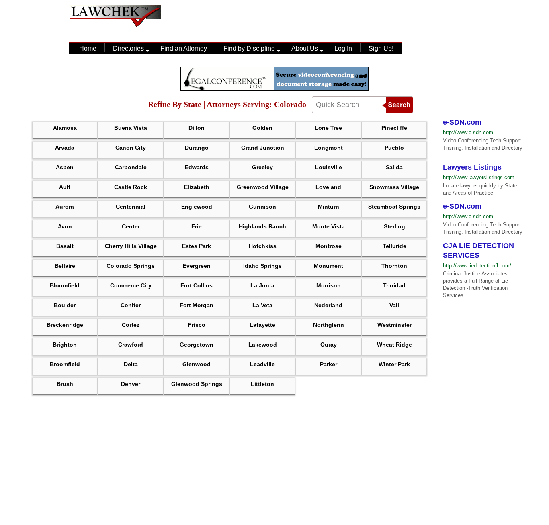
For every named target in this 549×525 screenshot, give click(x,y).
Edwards (197, 167)
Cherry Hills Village (131, 246)
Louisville (328, 167)
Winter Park (394, 364)
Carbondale (131, 167)
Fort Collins (196, 285)
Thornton (394, 265)
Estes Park (196, 246)
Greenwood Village (263, 187)
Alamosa (65, 128)
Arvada (64, 147)
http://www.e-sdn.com (468, 132)
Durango (197, 147)
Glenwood (196, 364)
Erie (196, 226)
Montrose (328, 246)
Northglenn (328, 325)
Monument (328, 265)
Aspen (65, 167)
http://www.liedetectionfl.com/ (477, 265)
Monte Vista (328, 226)
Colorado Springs (131, 265)
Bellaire (65, 265)
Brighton (65, 344)
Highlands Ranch (262, 226)
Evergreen (197, 265)
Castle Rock (130, 187)
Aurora (64, 206)
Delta (131, 364)
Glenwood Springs (196, 384)
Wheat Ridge (394, 344)
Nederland (328, 305)
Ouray (328, 344)
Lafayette (262, 325)
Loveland (328, 187)
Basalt (65, 246)
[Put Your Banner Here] (274, 88)
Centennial (130, 206)
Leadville (262, 364)
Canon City (130, 147)
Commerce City (131, 285)
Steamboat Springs (394, 206)
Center (131, 226)
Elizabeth (196, 187)
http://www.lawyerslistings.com (478, 177)
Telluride (394, 246)
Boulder (65, 305)
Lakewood (262, 344)
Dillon (196, 128)
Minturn (328, 206)
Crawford (130, 344)
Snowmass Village (394, 187)
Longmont (328, 147)
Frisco (196, 325)
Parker (328, 364)
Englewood (196, 206)
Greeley (262, 167)
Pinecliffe (394, 128)
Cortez (130, 325)
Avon (65, 226)
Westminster (394, 325)
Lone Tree (328, 128)
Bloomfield (65, 285)
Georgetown (196, 344)
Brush (65, 384)
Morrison (328, 285)
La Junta (262, 285)
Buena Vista (130, 128)
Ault (64, 187)
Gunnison (262, 206)
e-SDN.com (462, 122)
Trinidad (394, 285)
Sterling (394, 226)
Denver (130, 384)
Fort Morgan (196, 305)
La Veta (262, 305)
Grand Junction (262, 147)
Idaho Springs (262, 265)
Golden (262, 128)
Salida (394, 167)
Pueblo (394, 147)
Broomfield (65, 364)
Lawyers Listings (472, 167)
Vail (394, 305)
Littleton (262, 384)
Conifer (131, 305)
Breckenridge (65, 325)
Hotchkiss (263, 246)
